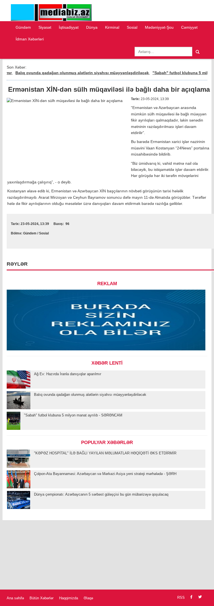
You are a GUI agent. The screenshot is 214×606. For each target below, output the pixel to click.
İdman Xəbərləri (30, 39)
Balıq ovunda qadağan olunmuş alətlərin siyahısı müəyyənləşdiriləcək (76, 73)
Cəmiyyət (189, 27)
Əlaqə (88, 598)
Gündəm (23, 27)
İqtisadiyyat (69, 27)
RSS (181, 597)
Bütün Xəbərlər (42, 598)
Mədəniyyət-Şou (159, 27)
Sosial (132, 27)
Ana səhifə (15, 598)
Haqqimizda (68, 598)
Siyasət (44, 27)
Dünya (92, 27)
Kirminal (112, 27)
